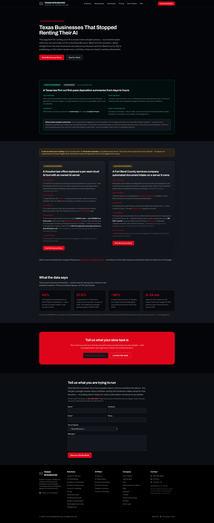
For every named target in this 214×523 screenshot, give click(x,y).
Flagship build (72, 507)
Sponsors (126, 492)
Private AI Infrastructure (75, 485)
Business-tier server (74, 221)
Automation (111, 4)
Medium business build (75, 501)
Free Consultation (166, 4)
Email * (70, 416)
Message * (71, 434)
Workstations (99, 4)
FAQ (141, 4)
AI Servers (87, 4)
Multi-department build (75, 504)
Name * (70, 407)
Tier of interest (73, 425)
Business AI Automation (75, 482)
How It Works (132, 4)
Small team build (73, 495)
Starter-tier (152, 221)
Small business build (74, 498)
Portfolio (126, 501)
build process (137, 208)
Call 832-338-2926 (120, 355)
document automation (146, 196)
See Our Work (74, 57)
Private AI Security (101, 485)
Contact (125, 495)
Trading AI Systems (101, 488)
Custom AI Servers (73, 476)
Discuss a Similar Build (79, 455)
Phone (110, 416)
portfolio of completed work (92, 260)
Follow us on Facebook (50, 493)
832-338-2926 (93, 399)
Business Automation (102, 482)
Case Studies (127, 479)
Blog (124, 488)
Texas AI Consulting (74, 488)
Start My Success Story (52, 57)
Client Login (127, 504)
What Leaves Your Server (131, 485)
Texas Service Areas (130, 498)
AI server (61, 198)
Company (111, 407)
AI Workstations (72, 479)
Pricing (121, 4)
